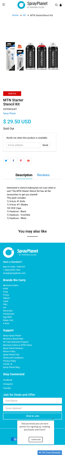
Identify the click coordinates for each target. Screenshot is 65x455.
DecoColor (8, 310)
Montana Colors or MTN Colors (17, 345)
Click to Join (32, 416)
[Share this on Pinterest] (21, 160)
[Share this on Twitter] (6, 160)
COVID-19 (7, 364)
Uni (4, 307)
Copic (5, 301)
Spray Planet (9, 113)
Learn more (36, 439)
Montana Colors (10, 285)
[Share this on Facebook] (13, 160)
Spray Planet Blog (11, 367)
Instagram (8, 384)
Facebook (7, 380)
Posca (6, 295)
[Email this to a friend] (28, 160)
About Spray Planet (12, 335)
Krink (5, 288)
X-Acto (6, 323)
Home (15, 15)
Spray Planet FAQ (11, 354)
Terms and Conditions (13, 358)
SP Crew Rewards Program (15, 342)
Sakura (6, 298)
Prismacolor (8, 314)
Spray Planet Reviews (13, 348)
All (24, 15)
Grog (5, 291)
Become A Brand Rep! (13, 339)
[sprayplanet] (32, 5)
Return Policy (9, 351)
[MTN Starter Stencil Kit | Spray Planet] (32, 53)
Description (24, 175)
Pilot (5, 304)
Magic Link (8, 320)
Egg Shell (7, 317)
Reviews (43, 175)
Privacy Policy (9, 361)
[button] (39, 452)
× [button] (52, 418)
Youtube (7, 388)
